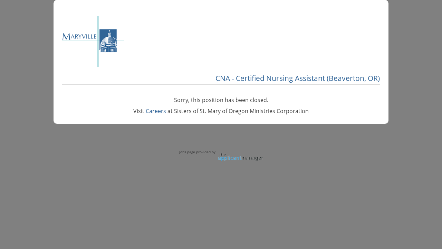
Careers (156, 111)
